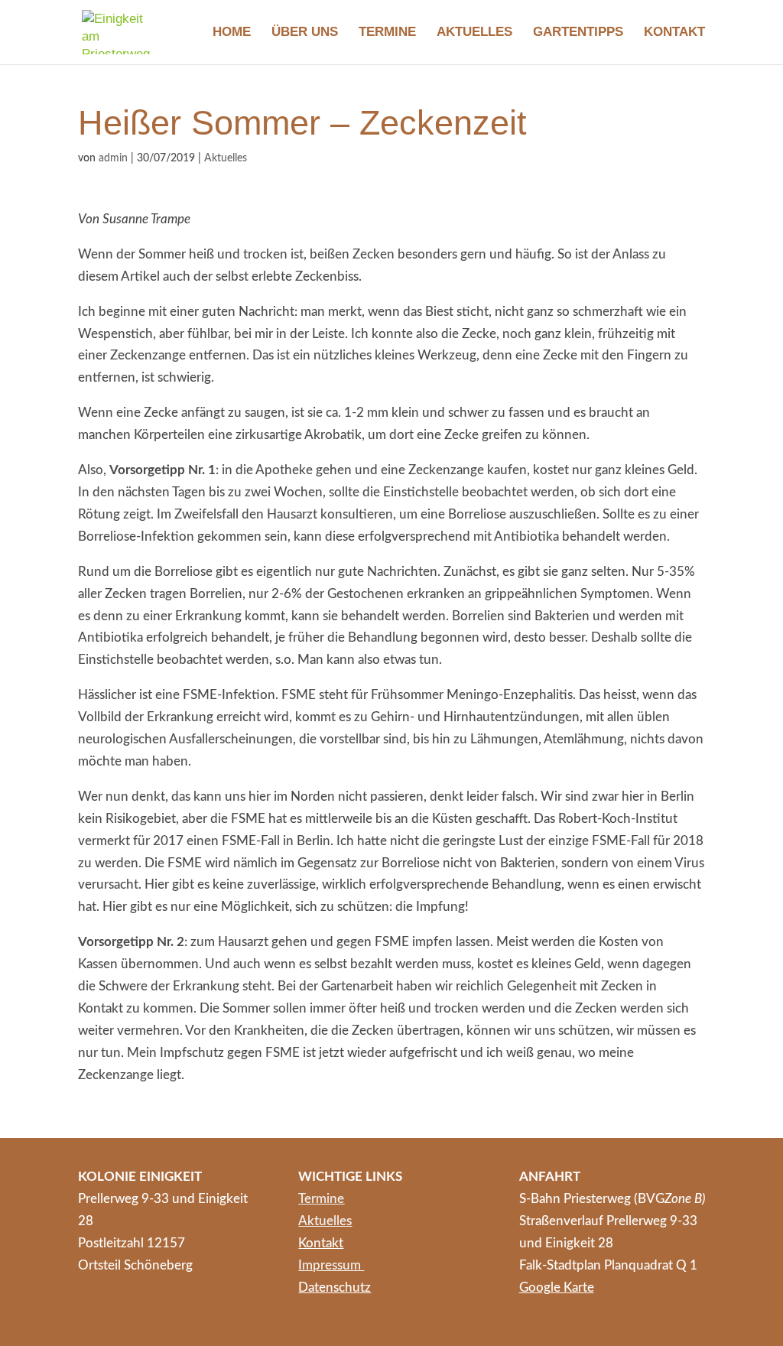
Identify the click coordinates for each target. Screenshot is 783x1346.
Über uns (304, 33)
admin (113, 158)
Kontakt (674, 33)
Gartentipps (578, 33)
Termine (387, 33)
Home (232, 33)
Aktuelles (474, 33)
